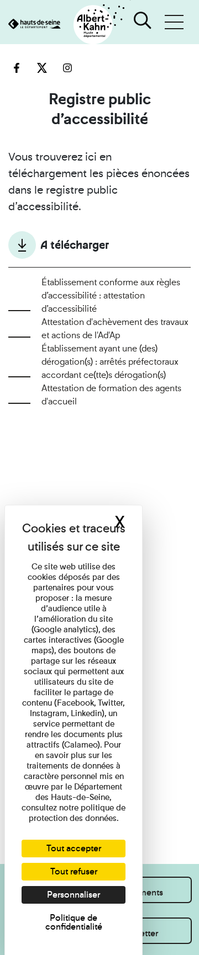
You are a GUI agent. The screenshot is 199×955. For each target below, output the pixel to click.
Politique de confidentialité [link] (73, 922)
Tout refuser (73, 871)
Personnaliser (73, 894)
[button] (174, 22)
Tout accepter (73, 848)
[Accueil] (65, 25)
